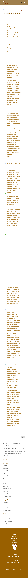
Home (14, 534)
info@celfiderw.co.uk (14, 556)
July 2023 (5, 471)
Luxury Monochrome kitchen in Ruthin (13, 448)
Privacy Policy (14, 553)
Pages (4, 505)
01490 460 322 (14, 555)
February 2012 (7, 496)
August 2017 (6, 481)
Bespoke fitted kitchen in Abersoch (13, 446)
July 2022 (5, 473)
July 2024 (5, 468)
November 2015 (7, 488)
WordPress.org (7, 524)
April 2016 (5, 486)
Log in (4, 516)
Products (5, 507)
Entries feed (6, 518)
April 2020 (5, 476)
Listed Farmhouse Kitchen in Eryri (11, 13)
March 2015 (6, 494)
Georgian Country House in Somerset (13, 443)
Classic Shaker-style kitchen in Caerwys (14, 451)
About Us (14, 540)
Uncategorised (7, 510)
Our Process (14, 542)
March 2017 (6, 483)
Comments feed (7, 521)
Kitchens (11, 14)
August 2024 (6, 465)
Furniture (14, 538)
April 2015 (5, 491)
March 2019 (6, 478)
